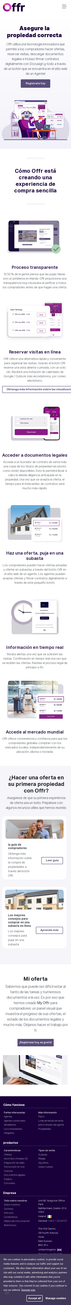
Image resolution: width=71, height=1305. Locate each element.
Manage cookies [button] (56, 1298)
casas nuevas (45, 1167)
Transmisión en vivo (14, 1167)
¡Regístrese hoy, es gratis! (35, 1042)
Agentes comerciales (14, 1121)
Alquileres (43, 1163)
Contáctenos (10, 1217)
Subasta (42, 1155)
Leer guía (52, 860)
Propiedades (44, 1129)
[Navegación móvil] (63, 7)
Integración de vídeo (14, 1163)
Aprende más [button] (28, 1290)
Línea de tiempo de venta (50, 1121)
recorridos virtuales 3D (16, 1159)
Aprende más (49, 930)
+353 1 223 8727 (57, 1221)
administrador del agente (51, 1125)
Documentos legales (14, 1175)
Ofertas (8, 1155)
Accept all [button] (34, 1298)
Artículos (8, 1213)
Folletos (8, 1179)
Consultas (9, 1183)
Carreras (8, 1209)
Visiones (8, 1171)
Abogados (9, 1133)
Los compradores (13, 1129)
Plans (41, 1117)
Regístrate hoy (35, 83)
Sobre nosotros (12, 1205)
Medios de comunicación (17, 1221)
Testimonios (10, 1225)
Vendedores (10, 1125)
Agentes (8, 1117)
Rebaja (41, 1159)
